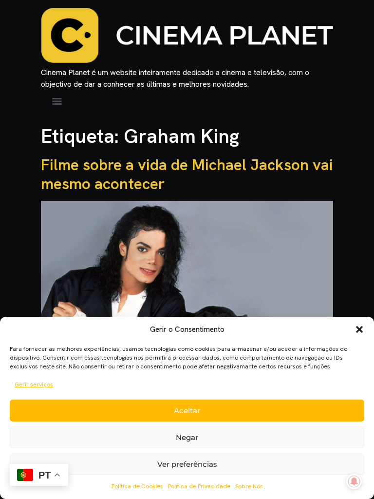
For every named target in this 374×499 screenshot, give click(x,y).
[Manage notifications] (354, 481)
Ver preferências (187, 464)
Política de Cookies (137, 486)
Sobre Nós (249, 486)
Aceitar (187, 410)
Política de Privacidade (199, 486)
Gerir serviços (34, 384)
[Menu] (57, 101)
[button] (359, 329)
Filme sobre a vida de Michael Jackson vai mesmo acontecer (187, 173)
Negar (187, 437)
